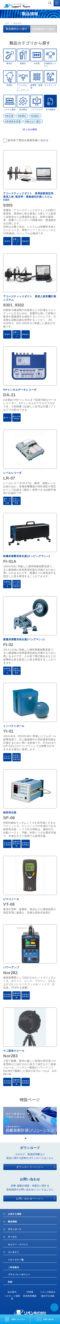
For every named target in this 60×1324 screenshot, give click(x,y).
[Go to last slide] (6, 1121)
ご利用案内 (13, 1267)
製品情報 (12, 1221)
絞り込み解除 (30, 129)
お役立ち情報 (14, 1214)
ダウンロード (14, 1229)
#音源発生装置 (13, 121)
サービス (12, 1237)
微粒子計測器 (48, 1296)
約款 (10, 1282)
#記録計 (35, 116)
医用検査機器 (30, 1296)
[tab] (25, 1138)
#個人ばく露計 (33, 121)
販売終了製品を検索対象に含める (28, 140)
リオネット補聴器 (12, 1297)
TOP (7, 23)
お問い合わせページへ (29, 1198)
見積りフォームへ (18, 1319)
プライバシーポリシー (19, 1274)
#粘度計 (22, 116)
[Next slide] (53, 1121)
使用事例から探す (43, 29)
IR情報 (30, 1292)
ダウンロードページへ (29, 1167)
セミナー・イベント (18, 1244)
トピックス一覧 (16, 1260)
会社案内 (12, 1292)
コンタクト (13, 1252)
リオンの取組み (48, 1292)
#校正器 (9, 116)
